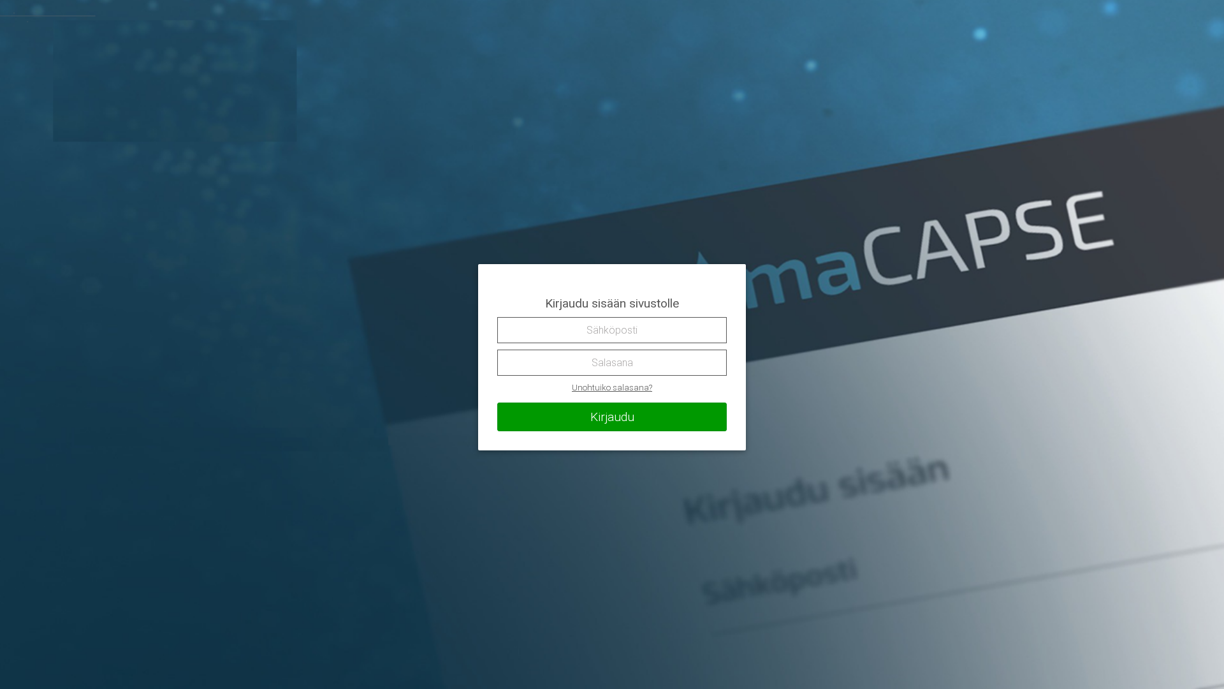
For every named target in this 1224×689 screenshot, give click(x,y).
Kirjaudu (612, 417)
